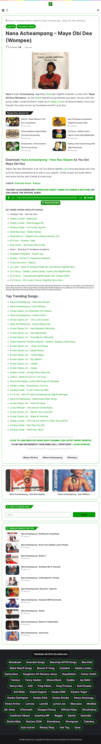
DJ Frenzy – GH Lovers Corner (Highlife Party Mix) (36, 280)
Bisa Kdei (87, 662)
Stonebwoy (53, 721)
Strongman (72, 721)
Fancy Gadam (33, 680)
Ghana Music (54, 680)
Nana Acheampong (53, 457)
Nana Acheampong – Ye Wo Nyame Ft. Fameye (40, 578)
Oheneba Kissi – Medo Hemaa (25, 232)
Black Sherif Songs (21, 668)
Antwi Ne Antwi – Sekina (27, 183)
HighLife (37, 20)
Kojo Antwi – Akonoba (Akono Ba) (27, 245)
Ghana (49, 94)
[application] (50, 197)
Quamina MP (42, 715)
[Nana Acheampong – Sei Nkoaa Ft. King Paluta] (12, 537)
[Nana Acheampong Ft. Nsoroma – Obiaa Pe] (12, 592)
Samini (72, 715)
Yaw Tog (64, 727)
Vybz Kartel (28, 727)
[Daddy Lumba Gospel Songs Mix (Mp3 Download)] (59, 146)
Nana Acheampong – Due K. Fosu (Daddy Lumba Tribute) (44, 545)
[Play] (9, 198)
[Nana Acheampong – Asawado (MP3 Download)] (12, 603)
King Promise (64, 685)
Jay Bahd (85, 680)
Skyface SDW (34, 721)
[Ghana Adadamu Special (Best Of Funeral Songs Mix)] (12, 134)
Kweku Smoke (60, 697)
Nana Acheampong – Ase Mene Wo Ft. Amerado (41, 567)
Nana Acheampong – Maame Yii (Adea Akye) (39, 622)
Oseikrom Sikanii (20, 715)
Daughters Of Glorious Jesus (40, 674)
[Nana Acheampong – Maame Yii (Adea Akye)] (12, 625)
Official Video (69, 709)
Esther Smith (88, 674)
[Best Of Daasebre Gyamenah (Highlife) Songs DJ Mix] (59, 121)
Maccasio (76, 703)
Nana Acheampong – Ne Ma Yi (33, 556)
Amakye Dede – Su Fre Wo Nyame (27, 227)
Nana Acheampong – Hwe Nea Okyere (47, 159)
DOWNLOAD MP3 (52, 203)
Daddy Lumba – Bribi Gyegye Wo (27, 223)
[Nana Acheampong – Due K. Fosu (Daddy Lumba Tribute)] (12, 548)
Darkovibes (11, 674)
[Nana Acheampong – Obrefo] (12, 614)
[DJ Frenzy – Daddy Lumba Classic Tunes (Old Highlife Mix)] (59, 134)
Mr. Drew (9, 709)
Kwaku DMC (59, 691)
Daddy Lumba (57, 101)
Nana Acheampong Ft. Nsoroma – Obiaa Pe (39, 589)
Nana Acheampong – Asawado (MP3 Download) (41, 600)
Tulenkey (89, 721)
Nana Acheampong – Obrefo (33, 611)
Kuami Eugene (38, 691)
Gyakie (71, 680)
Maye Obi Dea (31, 457)
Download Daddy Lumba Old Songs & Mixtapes (63, 190)
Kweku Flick (40, 697)
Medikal (91, 703)
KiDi (30, 685)
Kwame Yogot (79, 691)
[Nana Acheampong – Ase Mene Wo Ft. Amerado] (12, 570)
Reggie (58, 715)
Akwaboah (15, 662)
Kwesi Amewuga (84, 697)
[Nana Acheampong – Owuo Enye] (12, 636)
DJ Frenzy (13, 47)
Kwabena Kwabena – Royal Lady (27, 254)
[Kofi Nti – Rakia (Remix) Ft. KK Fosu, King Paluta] (12, 121)
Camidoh (64, 668)
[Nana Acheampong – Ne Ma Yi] (12, 559)
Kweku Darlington (17, 697)
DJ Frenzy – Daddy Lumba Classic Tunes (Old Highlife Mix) (40, 271)
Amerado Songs (35, 662)
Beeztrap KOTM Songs (63, 662)
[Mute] (85, 198)
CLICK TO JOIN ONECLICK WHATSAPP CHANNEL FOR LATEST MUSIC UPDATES (50, 440)
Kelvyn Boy (16, 685)
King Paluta (44, 685)
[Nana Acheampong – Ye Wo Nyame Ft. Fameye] (12, 581)
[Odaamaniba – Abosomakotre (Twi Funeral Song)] (12, 146)
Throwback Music (23, 20)
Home (11, 20)
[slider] (90, 197)
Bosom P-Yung (45, 668)
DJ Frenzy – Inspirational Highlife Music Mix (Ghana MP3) (40, 276)
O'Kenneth (26, 709)
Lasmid (43, 703)
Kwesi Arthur (13, 703)
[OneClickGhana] (50, 4)
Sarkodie (86, 715)
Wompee (72, 457)
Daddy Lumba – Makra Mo (23, 218)
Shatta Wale (14, 721)
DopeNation (69, 674)
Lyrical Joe (59, 703)
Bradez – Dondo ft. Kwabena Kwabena (30, 258)
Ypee (77, 727)
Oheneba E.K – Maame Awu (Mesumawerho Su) (34, 236)
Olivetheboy (89, 709)
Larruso (29, 703)
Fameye (15, 680)
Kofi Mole (19, 691)
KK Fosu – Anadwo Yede (22, 240)
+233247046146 (81, 444)
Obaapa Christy (46, 709)
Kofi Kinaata (84, 685)
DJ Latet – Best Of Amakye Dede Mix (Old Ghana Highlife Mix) (42, 267)
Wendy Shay (47, 727)
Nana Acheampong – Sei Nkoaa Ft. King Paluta (40, 534)
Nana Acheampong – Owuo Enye (34, 633)
